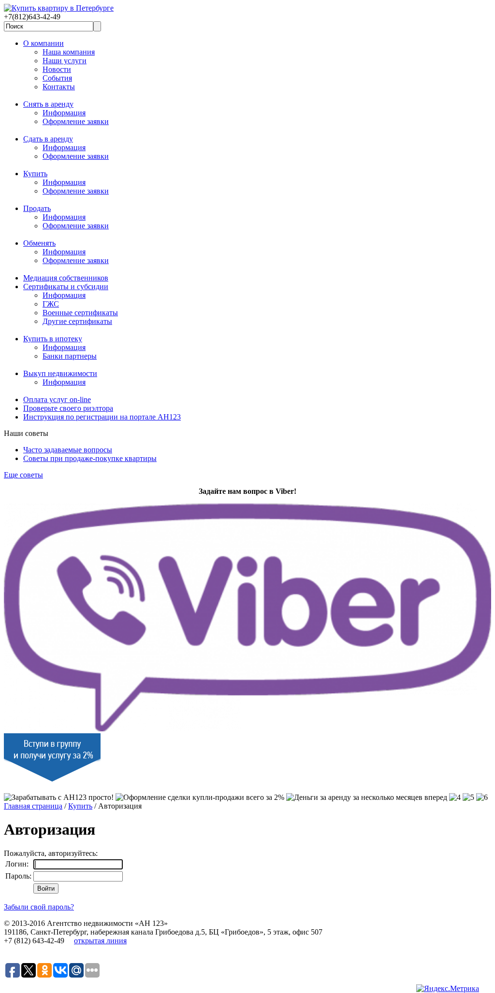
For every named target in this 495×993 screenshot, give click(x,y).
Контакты (59, 87)
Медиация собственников (65, 278)
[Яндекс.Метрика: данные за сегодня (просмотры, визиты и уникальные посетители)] (447, 988)
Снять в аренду (48, 104)
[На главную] (59, 8)
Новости (57, 69)
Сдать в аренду (48, 139)
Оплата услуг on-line (57, 399)
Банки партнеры (70, 356)
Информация (64, 113)
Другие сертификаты (77, 321)
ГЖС (51, 304)
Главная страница (33, 806)
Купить (35, 173)
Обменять (39, 243)
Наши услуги (65, 60)
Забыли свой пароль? (39, 907)
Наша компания (69, 52)
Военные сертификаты (80, 312)
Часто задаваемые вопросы (67, 450)
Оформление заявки (76, 121)
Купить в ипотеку (52, 339)
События (57, 78)
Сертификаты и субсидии (65, 286)
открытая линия (100, 941)
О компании (43, 43)
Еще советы (23, 475)
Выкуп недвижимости (60, 373)
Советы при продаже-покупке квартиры (90, 458)
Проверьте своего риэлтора (68, 408)
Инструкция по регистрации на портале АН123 (102, 417)
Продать (37, 208)
